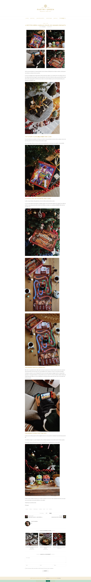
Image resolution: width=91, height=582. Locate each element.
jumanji (40, 509)
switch (50, 509)
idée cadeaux (36, 509)
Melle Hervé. (48, 578)
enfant (31, 509)
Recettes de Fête (40, 18)
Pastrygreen (44, 26)
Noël (47, 23)
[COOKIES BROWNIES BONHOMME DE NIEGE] (31, 539)
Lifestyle (55, 18)
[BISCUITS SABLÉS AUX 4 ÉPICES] (59, 539)
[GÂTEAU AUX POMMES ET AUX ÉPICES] (45, 539)
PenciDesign (59, 578)
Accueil (27, 18)
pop (47, 509)
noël (44, 509)
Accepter (48, 580)
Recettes (32, 18)
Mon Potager (49, 18)
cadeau (27, 509)
